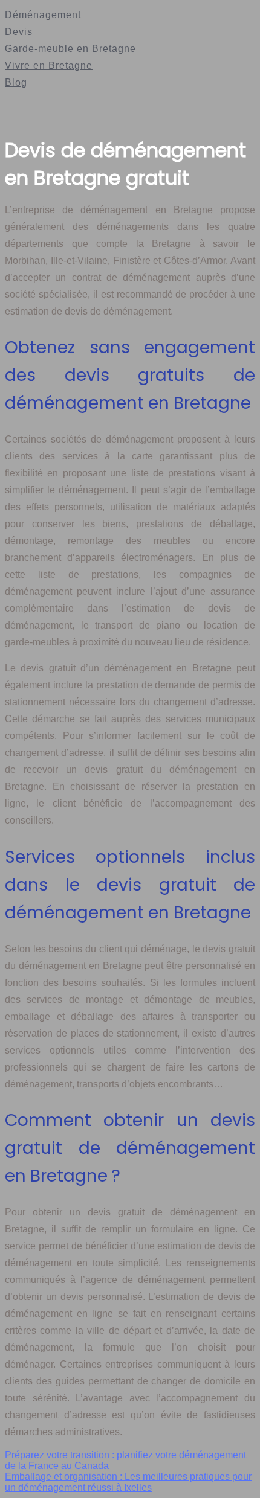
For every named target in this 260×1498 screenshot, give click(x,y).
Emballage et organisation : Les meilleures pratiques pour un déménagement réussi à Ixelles (128, 1482)
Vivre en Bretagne (49, 65)
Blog (16, 82)
